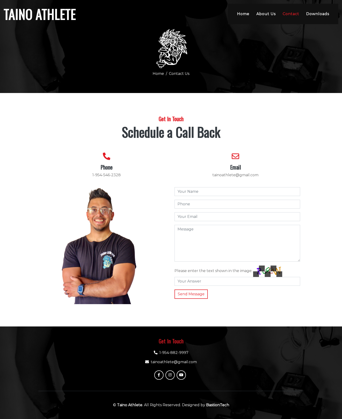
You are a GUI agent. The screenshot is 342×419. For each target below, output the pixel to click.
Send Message (191, 294)
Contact (291, 14)
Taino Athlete (129, 405)
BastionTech (217, 405)
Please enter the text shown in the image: (213, 271)
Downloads (317, 14)
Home (243, 14)
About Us (266, 14)
